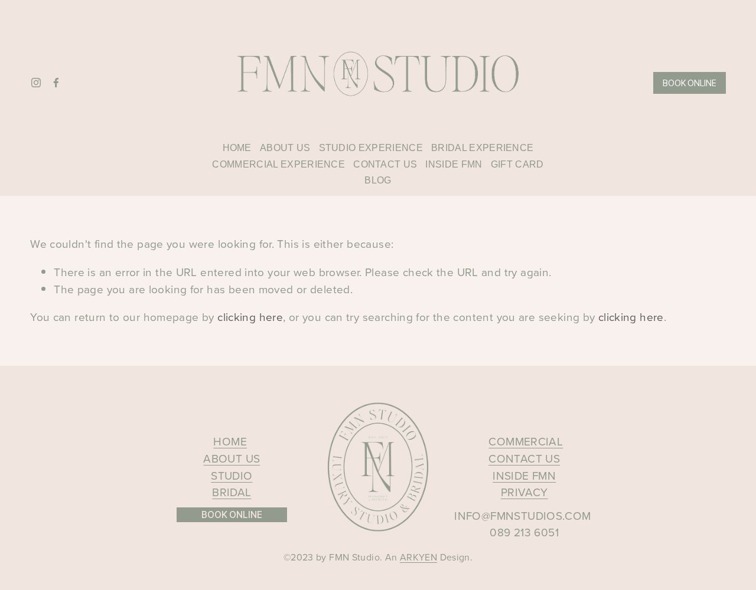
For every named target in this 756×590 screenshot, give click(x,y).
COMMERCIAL (525, 441)
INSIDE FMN (453, 164)
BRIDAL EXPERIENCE (482, 148)
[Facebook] (56, 82)
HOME (237, 148)
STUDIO (231, 475)
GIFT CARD (517, 164)
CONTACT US (385, 164)
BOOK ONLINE (689, 83)
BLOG (377, 180)
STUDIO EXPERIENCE (371, 148)
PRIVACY (524, 492)
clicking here (250, 316)
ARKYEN (418, 556)
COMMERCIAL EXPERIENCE (278, 164)
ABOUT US (285, 148)
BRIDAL (231, 492)
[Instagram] (36, 82)
